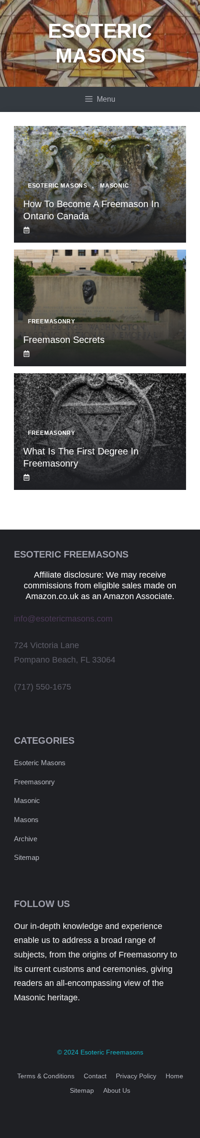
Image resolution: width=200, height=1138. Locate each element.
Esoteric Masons (40, 763)
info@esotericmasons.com (63, 618)
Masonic (27, 800)
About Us (116, 1090)
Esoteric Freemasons (111, 1052)
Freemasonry (34, 782)
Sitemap (26, 857)
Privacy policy (136, 1076)
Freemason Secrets (64, 340)
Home (174, 1076)
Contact (95, 1076)
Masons (26, 820)
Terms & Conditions (45, 1076)
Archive (25, 839)
